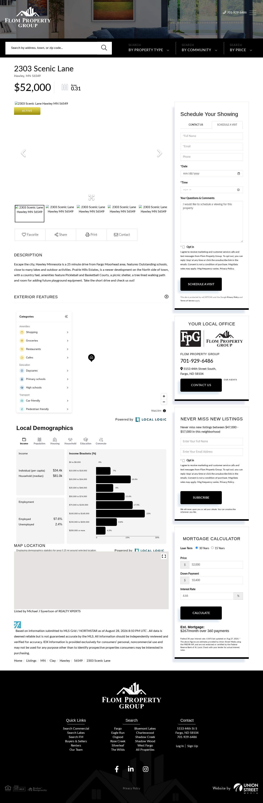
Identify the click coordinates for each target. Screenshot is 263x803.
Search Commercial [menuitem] (76, 728)
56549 (78, 660)
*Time (184, 182)
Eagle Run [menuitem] (118, 732)
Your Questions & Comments (197, 198)
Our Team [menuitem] (76, 749)
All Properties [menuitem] (145, 749)
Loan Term (186, 548)
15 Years (220, 548)
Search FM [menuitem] (76, 737)
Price (183, 558)
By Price (238, 50)
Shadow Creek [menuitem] (145, 737)
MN (43, 660)
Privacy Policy (227, 268)
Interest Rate (187, 589)
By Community (196, 50)
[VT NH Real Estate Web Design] (235, 788)
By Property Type (146, 50)
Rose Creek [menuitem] (117, 741)
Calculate (201, 613)
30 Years (204, 548)
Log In (180, 746)
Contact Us (196, 125)
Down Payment (189, 573)
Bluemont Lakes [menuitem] (145, 728)
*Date (183, 166)
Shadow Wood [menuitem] (145, 741)
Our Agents (230, 380)
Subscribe (201, 497)
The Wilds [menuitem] (118, 749)
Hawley (65, 660)
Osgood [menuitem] (118, 737)
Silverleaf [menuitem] (118, 745)
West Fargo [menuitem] (145, 745)
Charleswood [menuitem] (145, 732)
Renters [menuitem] (76, 745)
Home (18, 660)
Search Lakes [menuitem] (76, 732)
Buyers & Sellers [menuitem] (76, 741)
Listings (31, 660)
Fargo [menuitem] (118, 728)
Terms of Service (187, 301)
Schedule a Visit (227, 125)
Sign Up (192, 746)
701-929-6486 (237, 12)
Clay (53, 660)
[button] (104, 48)
